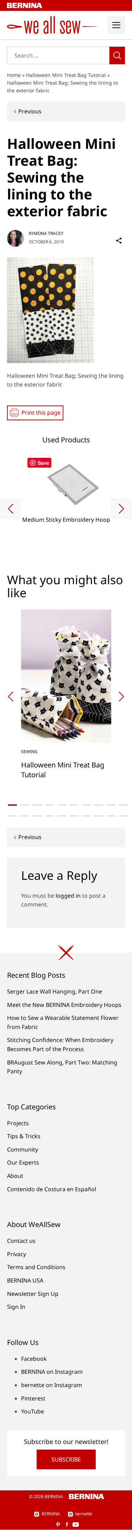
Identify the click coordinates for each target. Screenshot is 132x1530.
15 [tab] (61, 816)
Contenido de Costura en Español (51, 1189)
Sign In (16, 1307)
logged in (68, 895)
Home (14, 75)
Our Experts (23, 1162)
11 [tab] (12, 816)
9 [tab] (111, 805)
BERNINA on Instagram (52, 1372)
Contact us (21, 1241)
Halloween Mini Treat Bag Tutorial (66, 75)
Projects (18, 1123)
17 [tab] (86, 816)
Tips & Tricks (23, 1136)
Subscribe (66, 1459)
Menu (116, 25)
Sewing (29, 751)
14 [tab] (49, 816)
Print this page (41, 412)
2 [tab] (24, 805)
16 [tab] (74, 816)
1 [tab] (12, 805)
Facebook (34, 1359)
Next (121, 508)
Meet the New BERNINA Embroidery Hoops (64, 1005)
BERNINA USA (25, 1280)
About (15, 1176)
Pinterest (33, 1398)
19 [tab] (111, 816)
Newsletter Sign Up (32, 1294)
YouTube (32, 1411)
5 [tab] (61, 805)
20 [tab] (123, 816)
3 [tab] (37, 805)
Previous (30, 111)
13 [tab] (37, 816)
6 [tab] (74, 805)
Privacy (16, 1254)
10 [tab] (123, 805)
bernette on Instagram (51, 1385)
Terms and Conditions (36, 1267)
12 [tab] (24, 816)
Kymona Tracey (46, 233)
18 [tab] (98, 816)
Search (117, 55)
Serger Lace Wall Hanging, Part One (54, 991)
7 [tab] (86, 805)
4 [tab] (49, 805)
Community (22, 1149)
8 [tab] (98, 805)
